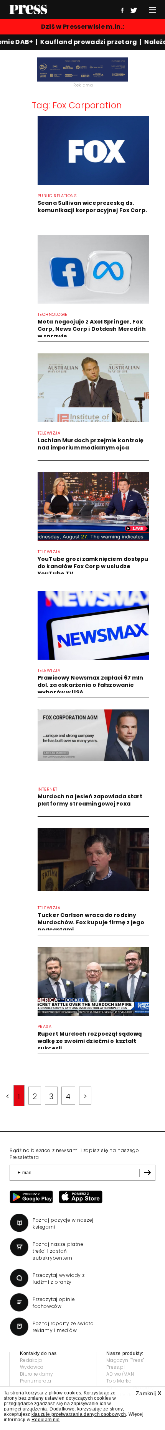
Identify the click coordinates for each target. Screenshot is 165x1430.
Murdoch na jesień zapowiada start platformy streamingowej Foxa (90, 800)
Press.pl (115, 1367)
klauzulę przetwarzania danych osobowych (78, 1414)
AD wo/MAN (120, 1374)
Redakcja (31, 1360)
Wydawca (31, 1367)
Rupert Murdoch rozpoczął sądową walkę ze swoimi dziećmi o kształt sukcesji (90, 1041)
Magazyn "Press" (125, 1360)
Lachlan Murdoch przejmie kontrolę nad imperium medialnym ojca (91, 443)
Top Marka (119, 1381)
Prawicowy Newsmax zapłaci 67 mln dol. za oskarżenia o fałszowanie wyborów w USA (90, 685)
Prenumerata (35, 1381)
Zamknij (148, 1393)
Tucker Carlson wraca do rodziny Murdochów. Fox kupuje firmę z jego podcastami (91, 922)
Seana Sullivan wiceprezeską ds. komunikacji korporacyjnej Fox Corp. (92, 206)
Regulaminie (45, 1419)
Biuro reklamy (36, 1374)
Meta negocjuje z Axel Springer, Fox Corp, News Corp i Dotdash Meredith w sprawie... (92, 329)
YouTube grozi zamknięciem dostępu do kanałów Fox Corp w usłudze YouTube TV (93, 566)
